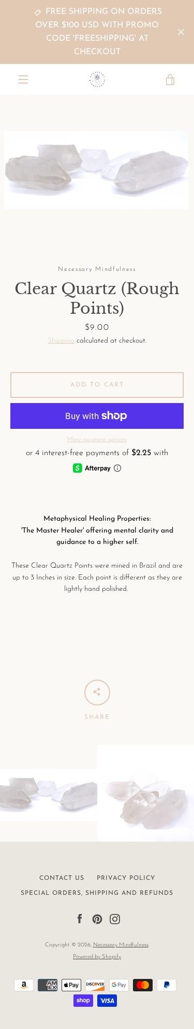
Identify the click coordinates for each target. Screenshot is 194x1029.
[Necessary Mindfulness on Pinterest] (97, 919)
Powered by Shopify (97, 957)
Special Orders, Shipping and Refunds (97, 893)
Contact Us (61, 878)
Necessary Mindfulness (120, 945)
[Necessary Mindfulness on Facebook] (79, 919)
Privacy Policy (126, 878)
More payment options (97, 440)
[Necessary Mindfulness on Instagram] (115, 919)
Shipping (61, 341)
